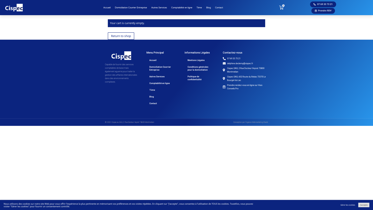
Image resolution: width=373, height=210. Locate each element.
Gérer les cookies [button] (348, 205)
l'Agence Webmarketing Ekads (256, 122)
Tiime (199, 7)
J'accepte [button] (364, 205)
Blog (208, 7)
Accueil (107, 7)
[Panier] (281, 8)
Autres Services (159, 7)
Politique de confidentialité (195, 78)
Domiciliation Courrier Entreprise (131, 7)
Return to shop (121, 36)
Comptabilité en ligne (181, 7)
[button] (323, 4)
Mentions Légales (196, 60)
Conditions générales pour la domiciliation (198, 68)
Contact (219, 7)
